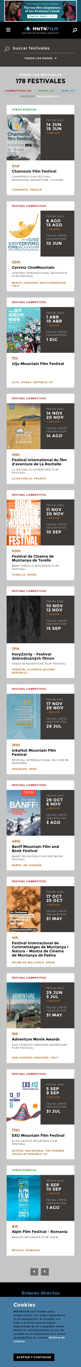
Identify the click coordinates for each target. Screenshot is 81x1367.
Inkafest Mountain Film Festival (34, 752)
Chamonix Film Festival (34, 171)
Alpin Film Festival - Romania (40, 1231)
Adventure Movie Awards (36, 1039)
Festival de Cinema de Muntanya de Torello (33, 558)
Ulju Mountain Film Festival (38, 363)
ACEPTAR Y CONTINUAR (34, 1357)
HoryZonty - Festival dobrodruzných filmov (33, 656)
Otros (46, 90)
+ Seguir (53, 132)
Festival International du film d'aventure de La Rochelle (39, 462)
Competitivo (18, 90)
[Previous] (34, 1272)
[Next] (45, 1272)
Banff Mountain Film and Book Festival (35, 848)
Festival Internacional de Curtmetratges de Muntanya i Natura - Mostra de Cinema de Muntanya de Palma (40, 949)
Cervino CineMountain (33, 267)
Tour (68, 90)
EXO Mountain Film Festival (38, 1135)
